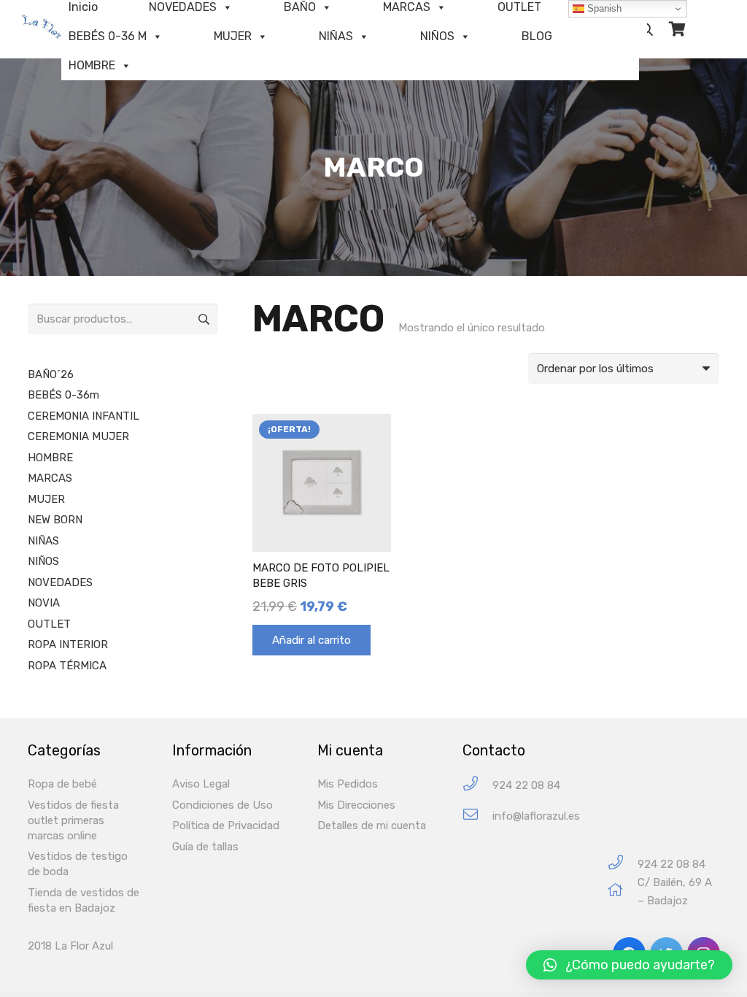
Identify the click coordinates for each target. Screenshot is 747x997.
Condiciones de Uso (222, 805)
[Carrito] (677, 29)
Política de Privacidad (225, 825)
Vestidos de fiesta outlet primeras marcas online (73, 820)
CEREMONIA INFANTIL (83, 416)
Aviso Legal (201, 783)
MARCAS (50, 478)
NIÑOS (437, 36)
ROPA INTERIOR (68, 644)
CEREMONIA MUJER (78, 436)
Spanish (603, 8)
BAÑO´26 (51, 374)
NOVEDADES (60, 582)
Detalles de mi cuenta (371, 825)
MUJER (233, 36)
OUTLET (49, 624)
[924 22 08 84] (477, 786)
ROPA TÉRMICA (67, 665)
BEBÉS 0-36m (63, 394)
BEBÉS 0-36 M (108, 36)
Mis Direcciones (356, 805)
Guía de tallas (205, 846)
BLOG (537, 36)
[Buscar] (647, 29)
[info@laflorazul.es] (477, 816)
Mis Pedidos (347, 783)
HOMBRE (92, 65)
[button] (629, 964)
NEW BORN (55, 519)
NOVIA (44, 602)
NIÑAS (336, 36)
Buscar (202, 319)
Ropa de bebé (62, 783)
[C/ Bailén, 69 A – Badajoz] (623, 891)
